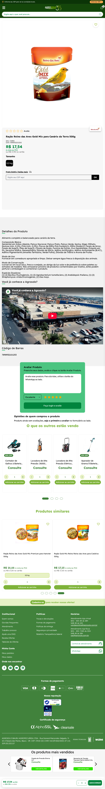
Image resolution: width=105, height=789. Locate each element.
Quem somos (7, 619)
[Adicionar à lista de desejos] (96, 24)
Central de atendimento (82, 643)
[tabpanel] (52, 74)
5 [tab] (61, 593)
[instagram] (10, 668)
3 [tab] (50, 593)
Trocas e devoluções (45, 619)
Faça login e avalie (52, 405)
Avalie (26, 131)
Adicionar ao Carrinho (95, 783)
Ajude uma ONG (8, 634)
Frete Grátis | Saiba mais (17, 172)
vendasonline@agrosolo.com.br (84, 625)
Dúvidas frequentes (10, 622)
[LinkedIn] (22, 668)
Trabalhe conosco (9, 630)
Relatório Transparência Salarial (49, 634)
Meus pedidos (8, 653)
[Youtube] (16, 668)
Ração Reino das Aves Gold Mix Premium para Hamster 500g (27, 555)
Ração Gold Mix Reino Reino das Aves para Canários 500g (76, 555)
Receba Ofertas (8, 638)
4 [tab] (55, 593)
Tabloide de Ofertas (10, 642)
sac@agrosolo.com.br (80, 635)
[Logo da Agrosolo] (53, 8)
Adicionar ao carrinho (14, 482)
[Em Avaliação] (48, 710)
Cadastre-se (38, 602)
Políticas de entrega (44, 626)
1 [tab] (42, 593)
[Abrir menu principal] (4, 8)
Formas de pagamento (45, 622)
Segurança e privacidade (46, 630)
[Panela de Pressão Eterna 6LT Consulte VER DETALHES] (21, 769)
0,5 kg (9, 163)
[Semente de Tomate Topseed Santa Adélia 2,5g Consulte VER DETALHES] (63, 769)
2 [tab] (46, 593)
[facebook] (4, 668)
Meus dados (7, 657)
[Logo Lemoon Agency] (88, 741)
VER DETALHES (41, 769)
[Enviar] (100, 14)
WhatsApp (76, 651)
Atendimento (7, 626)
